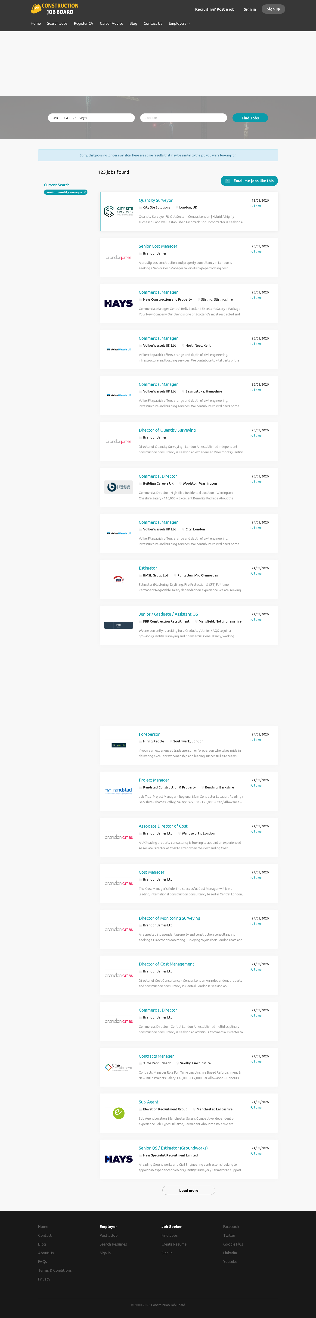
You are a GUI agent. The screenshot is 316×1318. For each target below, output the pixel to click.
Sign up (273, 9)
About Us (46, 1253)
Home (43, 1227)
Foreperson (150, 734)
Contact (45, 1235)
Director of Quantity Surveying (167, 430)
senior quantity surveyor (64, 192)
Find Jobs (250, 118)
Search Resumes (113, 1244)
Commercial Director (158, 476)
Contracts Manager (156, 1056)
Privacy (44, 1279)
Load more (188, 1190)
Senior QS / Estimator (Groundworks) (173, 1148)
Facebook (231, 1227)
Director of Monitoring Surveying (169, 918)
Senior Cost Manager (158, 246)
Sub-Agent (148, 1102)
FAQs (42, 1261)
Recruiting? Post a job (215, 9)
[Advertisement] (158, 63)
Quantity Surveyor (156, 200)
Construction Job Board (168, 1305)
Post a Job (109, 1235)
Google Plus (233, 1244)
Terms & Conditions (55, 1270)
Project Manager (154, 780)
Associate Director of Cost (163, 826)
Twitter (229, 1235)
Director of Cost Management (166, 964)
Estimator (148, 568)
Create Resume (173, 1244)
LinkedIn (230, 1253)
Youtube (230, 1261)
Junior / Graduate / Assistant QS (168, 614)
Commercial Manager (158, 292)
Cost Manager (151, 872)
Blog (42, 1244)
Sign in (250, 9)
